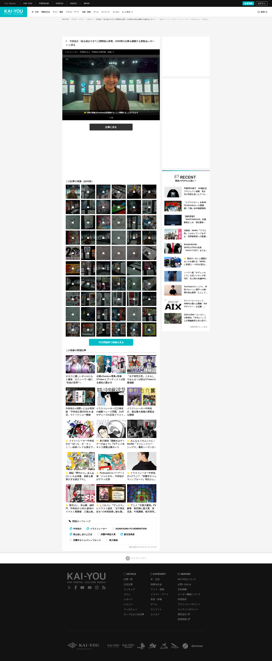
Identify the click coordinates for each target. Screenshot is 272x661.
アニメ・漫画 (157, 589)
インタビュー (130, 609)
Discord (90, 588)
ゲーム (154, 604)
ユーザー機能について (189, 594)
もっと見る (126, 12)
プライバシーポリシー (189, 604)
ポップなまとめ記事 (134, 614)
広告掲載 (182, 589)
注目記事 (128, 584)
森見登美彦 (129, 534)
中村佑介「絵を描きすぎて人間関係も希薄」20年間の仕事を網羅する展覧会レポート (125, 19)
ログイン (262, 3)
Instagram (97, 588)
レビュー (128, 604)
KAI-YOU (65, 19)
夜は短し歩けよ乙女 (82, 534)
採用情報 (182, 619)
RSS (104, 588)
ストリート (156, 609)
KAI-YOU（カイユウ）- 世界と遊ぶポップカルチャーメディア (14, 12)
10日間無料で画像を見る (111, 342)
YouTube (82, 588)
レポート (90, 19)
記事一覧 (128, 579)
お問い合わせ (184, 584)
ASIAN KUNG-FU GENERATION (131, 528)
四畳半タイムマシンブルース (87, 540)
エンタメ (155, 614)
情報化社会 (156, 584)
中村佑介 (77, 528)
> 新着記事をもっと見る (198, 327)
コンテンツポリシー (188, 609)
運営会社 (182, 614)
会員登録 (248, 3)
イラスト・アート (77, 19)
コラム (127, 594)
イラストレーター (98, 528)
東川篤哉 (113, 540)
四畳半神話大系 (108, 534)
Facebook (75, 588)
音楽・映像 (156, 599)
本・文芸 (155, 579)
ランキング (129, 589)
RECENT (187, 177)
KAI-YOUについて (187, 579)
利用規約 (182, 599)
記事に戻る (111, 127)
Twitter (69, 588)
